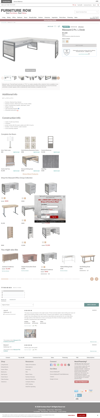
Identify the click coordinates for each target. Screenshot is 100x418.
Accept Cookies (81, 415)
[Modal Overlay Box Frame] (50, 209)
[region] (50, 415)
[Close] (97, 415)
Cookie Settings (71, 415)
